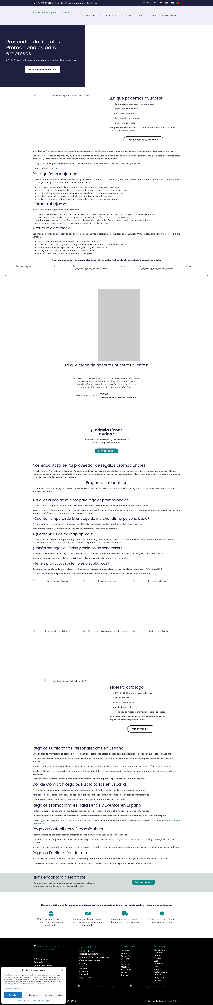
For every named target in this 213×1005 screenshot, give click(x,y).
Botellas (125, 959)
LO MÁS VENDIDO (91, 15)
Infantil (157, 969)
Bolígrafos (126, 956)
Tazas (124, 972)
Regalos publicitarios (89, 953)
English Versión (86, 977)
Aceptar (13, 995)
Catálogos (84, 963)
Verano (157, 955)
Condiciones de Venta (44, 965)
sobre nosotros (52, 168)
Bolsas (124, 953)
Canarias (83, 971)
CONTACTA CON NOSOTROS (164, 15)
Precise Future (172, 1001)
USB (123, 961)
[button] (62, 970)
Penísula (83, 968)
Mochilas (125, 967)
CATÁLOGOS (111, 15)
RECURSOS (127, 15)
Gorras (124, 975)
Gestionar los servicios (13, 988)
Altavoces (126, 969)
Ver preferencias (53, 995)
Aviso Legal (36, 1001)
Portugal (83, 974)
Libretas (125, 951)
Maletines (125, 964)
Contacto (38, 962)
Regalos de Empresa (89, 951)
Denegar (33, 995)
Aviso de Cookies (24, 1001)
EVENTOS (141, 15)
